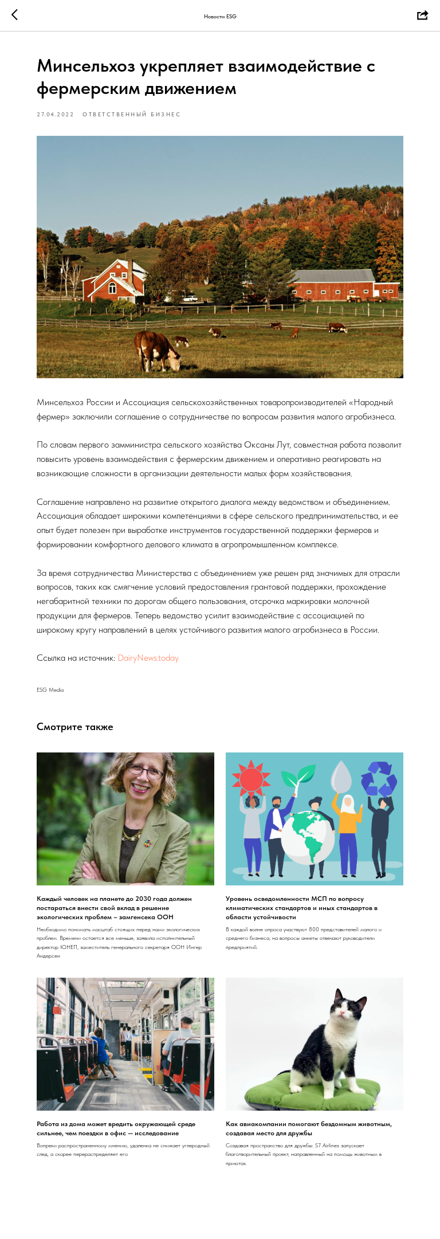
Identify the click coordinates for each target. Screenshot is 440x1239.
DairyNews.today (149, 657)
